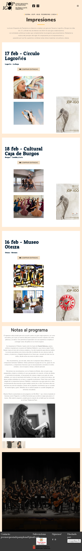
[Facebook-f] (53, 539)
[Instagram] (37, 5)
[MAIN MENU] (78, 6)
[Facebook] (33, 5)
